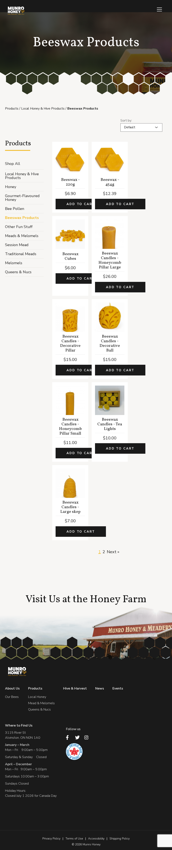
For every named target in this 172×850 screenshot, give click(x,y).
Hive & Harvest (75, 688)
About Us (12, 688)
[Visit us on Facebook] (69, 737)
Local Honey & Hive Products (43, 108)
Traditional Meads (20, 253)
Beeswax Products (22, 217)
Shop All (12, 163)
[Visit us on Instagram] (87, 737)
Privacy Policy (51, 839)
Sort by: (126, 120)
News (99, 688)
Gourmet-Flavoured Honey (22, 197)
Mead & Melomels (41, 703)
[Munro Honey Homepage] (15, 10)
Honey (10, 186)
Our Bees (12, 697)
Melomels (13, 262)
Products (11, 108)
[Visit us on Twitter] (78, 737)
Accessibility (96, 839)
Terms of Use (74, 839)
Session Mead (17, 244)
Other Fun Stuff (19, 226)
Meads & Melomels (21, 235)
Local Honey (37, 697)
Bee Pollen (14, 208)
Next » (113, 552)
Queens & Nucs (18, 271)
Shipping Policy (119, 839)
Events (117, 688)
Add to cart (80, 204)
